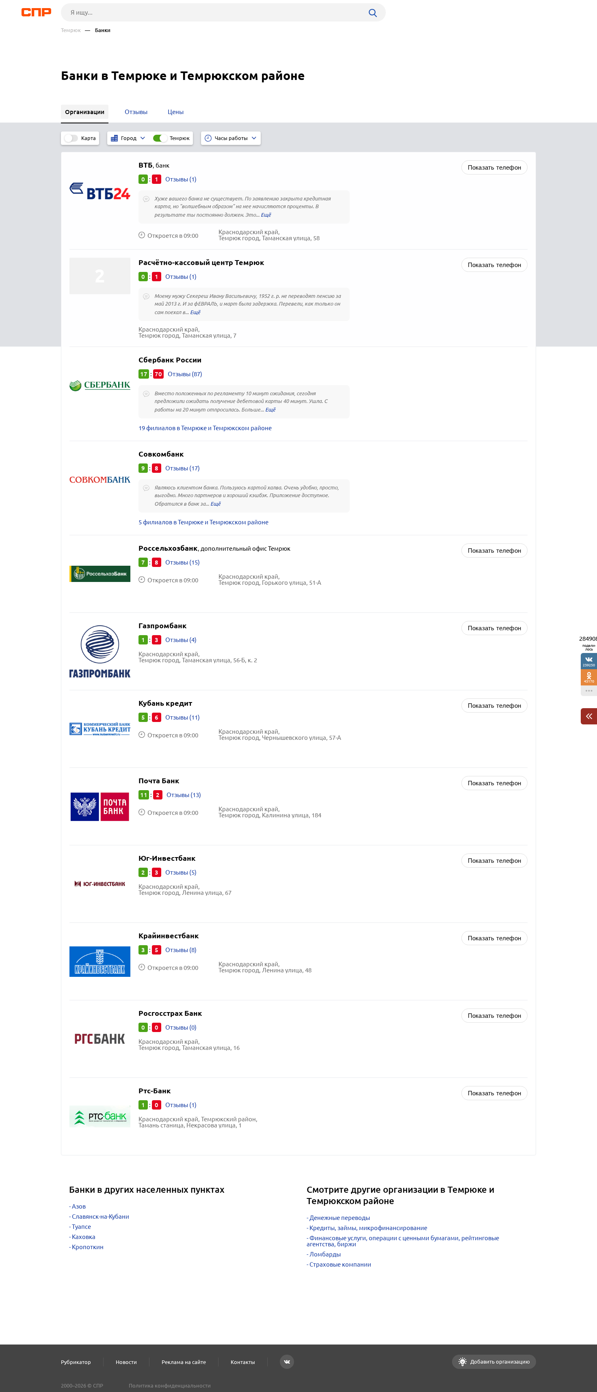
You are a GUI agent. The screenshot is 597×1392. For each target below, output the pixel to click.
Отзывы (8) (181, 949)
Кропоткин (88, 1247)
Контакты (243, 1362)
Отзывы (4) (181, 639)
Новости (126, 1362)
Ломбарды (325, 1254)
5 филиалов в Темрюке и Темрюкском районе (203, 522)
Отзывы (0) (181, 1027)
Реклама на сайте (184, 1362)
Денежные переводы (339, 1218)
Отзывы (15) (182, 562)
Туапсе (81, 1227)
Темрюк (71, 30)
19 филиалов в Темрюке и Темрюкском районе (205, 427)
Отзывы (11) (182, 717)
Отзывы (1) (181, 179)
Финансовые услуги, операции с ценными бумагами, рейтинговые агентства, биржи (403, 1241)
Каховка (83, 1237)
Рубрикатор (76, 1362)
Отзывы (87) (185, 374)
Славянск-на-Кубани (100, 1216)
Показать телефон (494, 167)
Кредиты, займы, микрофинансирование (368, 1228)
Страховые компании (340, 1264)
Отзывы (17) (182, 468)
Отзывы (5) (181, 872)
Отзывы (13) (184, 794)
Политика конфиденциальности (170, 1385)
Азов (79, 1206)
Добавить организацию (499, 1361)
